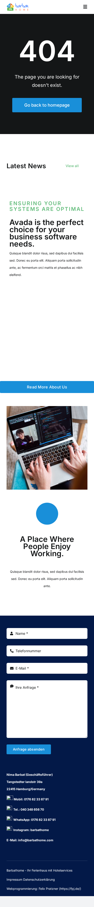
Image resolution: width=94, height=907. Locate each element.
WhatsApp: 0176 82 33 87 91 (34, 819)
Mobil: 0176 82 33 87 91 (31, 799)
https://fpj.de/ (70, 888)
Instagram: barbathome (30, 830)
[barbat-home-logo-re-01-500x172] (17, 7)
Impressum (14, 879)
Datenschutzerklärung (39, 879)
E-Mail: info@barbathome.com (30, 840)
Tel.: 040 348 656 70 (28, 809)
